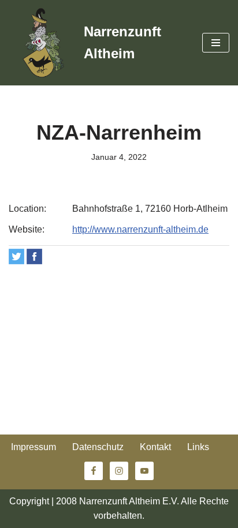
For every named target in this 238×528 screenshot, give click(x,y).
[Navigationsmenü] (215, 43)
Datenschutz (98, 447)
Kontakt (155, 447)
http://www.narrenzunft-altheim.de (140, 229)
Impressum (33, 447)
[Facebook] (34, 256)
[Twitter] (16, 256)
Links (198, 447)
